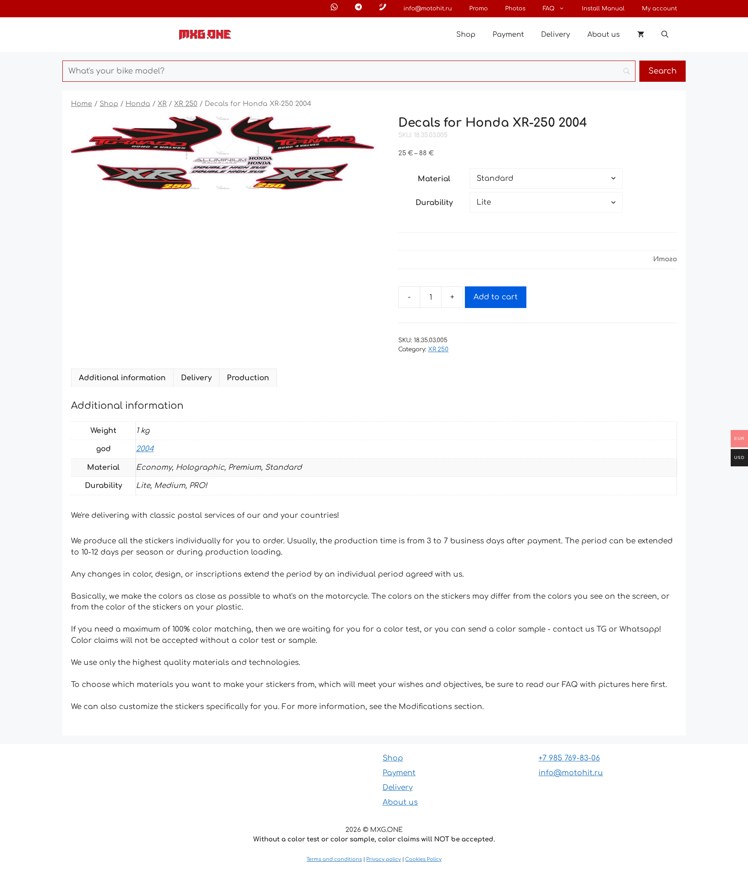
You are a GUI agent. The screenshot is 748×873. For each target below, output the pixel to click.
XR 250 (185, 104)
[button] (665, 34)
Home (81, 104)
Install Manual (603, 9)
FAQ (549, 9)
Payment (508, 35)
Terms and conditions (334, 859)
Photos (515, 9)
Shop (465, 35)
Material (434, 179)
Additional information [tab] (122, 378)
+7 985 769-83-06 (569, 758)
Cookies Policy (423, 859)
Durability (434, 203)
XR (162, 104)
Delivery (555, 35)
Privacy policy (383, 859)
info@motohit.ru (427, 9)
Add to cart (496, 297)
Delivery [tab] (196, 378)
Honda (138, 104)
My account (659, 9)
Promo (478, 9)
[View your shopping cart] (641, 34)
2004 (145, 449)
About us (603, 35)
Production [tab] (248, 378)
